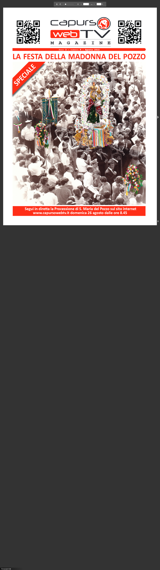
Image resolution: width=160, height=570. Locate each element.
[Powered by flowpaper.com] (6, 568)
